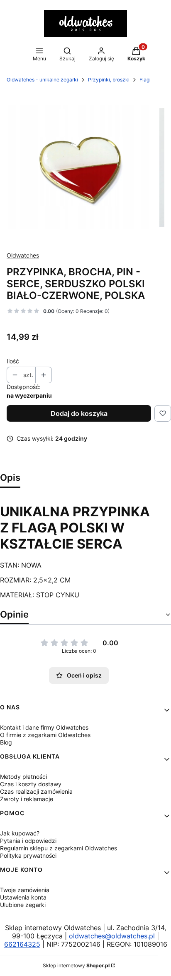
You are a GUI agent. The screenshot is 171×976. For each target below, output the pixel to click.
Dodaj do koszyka (79, 413)
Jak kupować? (19, 833)
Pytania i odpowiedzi (28, 840)
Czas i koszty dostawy (30, 783)
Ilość (13, 361)
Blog (6, 742)
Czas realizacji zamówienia (36, 791)
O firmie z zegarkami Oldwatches (45, 734)
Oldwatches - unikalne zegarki (42, 79)
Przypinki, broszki (108, 79)
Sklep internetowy (76, 965)
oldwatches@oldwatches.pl (112, 936)
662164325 (22, 944)
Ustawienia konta (23, 897)
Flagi (145, 79)
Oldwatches (23, 255)
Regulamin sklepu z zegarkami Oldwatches (58, 848)
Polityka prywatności (28, 855)
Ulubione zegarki (23, 904)
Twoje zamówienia (24, 889)
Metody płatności (23, 776)
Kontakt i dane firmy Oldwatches (44, 727)
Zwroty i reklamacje (26, 798)
